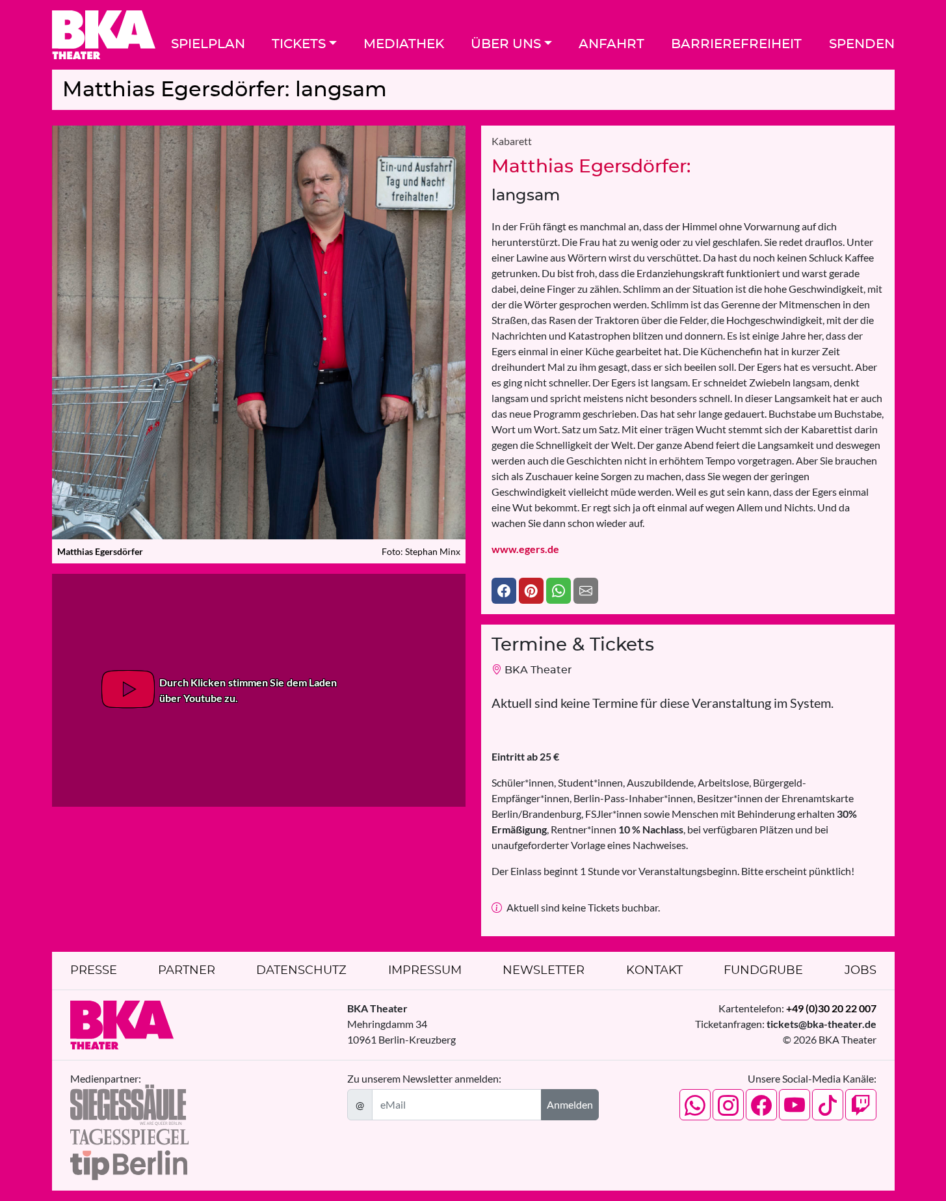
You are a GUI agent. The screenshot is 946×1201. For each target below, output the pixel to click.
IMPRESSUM (425, 971)
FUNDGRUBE (763, 971)
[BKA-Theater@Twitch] (860, 1104)
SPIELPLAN (208, 44)
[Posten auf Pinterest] (531, 591)
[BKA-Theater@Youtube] (794, 1104)
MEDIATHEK (403, 44)
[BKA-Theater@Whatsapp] (695, 1104)
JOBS (860, 971)
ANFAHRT (611, 44)
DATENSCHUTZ (301, 971)
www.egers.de (525, 549)
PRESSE (93, 971)
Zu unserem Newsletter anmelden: (424, 1078)
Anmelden (570, 1104)
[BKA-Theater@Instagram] (728, 1104)
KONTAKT (654, 971)
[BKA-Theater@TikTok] (827, 1104)
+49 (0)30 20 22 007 (831, 1008)
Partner (186, 971)
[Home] (103, 34)
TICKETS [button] (299, 44)
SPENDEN (862, 44)
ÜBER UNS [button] (506, 44)
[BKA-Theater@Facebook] (761, 1104)
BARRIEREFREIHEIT (736, 44)
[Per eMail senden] (585, 591)
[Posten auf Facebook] (504, 591)
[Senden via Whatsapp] (558, 591)
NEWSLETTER (544, 971)
